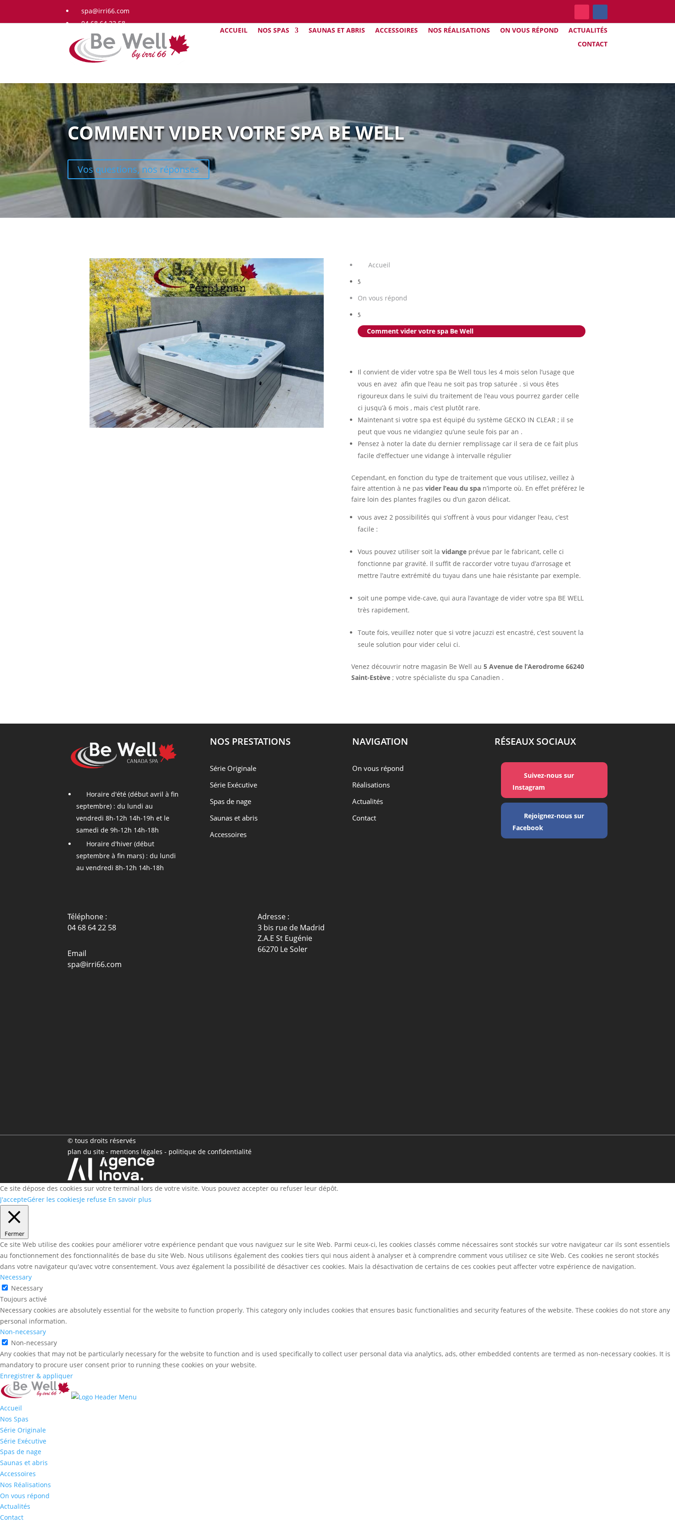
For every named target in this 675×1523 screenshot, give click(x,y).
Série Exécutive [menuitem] (23, 1441)
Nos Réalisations (459, 30)
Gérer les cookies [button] (53, 1199)
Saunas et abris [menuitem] (24, 1462)
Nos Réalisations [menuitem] (25, 1484)
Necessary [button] (16, 1277)
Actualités (588, 30)
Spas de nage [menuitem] (20, 1451)
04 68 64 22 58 (92, 928)
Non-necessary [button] (23, 1331)
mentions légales (137, 1151)
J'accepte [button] (13, 1199)
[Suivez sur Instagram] (581, 12)
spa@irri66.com (95, 964)
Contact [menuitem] (11, 1517)
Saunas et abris (337, 30)
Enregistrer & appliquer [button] (36, 1375)
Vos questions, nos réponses (138, 169)
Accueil (234, 30)
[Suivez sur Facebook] (600, 12)
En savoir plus (130, 1199)
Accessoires (396, 30)
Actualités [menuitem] (15, 1506)
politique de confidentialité (210, 1151)
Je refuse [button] (93, 1199)
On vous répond (529, 30)
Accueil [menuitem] (11, 1408)
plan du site (86, 1151)
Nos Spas (273, 30)
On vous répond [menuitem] (25, 1495)
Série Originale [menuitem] (23, 1430)
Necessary (27, 1288)
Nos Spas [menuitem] (14, 1419)
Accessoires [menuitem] (18, 1473)
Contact (593, 44)
